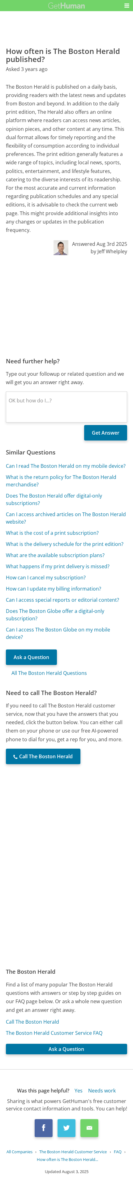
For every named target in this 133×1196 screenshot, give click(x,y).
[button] (127, 5)
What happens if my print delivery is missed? (57, 566)
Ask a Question (31, 657)
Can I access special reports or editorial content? (62, 599)
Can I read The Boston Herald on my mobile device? (66, 466)
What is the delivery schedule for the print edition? (64, 544)
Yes (79, 1090)
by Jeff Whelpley (109, 251)
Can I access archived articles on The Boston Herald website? (66, 518)
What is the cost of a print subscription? (52, 532)
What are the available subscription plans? (55, 555)
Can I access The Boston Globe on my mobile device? (58, 633)
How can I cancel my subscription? (46, 577)
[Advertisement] (66, 306)
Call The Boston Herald (32, 1021)
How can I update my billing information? (53, 588)
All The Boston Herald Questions (49, 673)
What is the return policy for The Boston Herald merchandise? (61, 481)
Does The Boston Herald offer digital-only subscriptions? (54, 499)
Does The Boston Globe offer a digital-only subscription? (55, 615)
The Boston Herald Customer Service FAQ (54, 1033)
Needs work (102, 1090)
